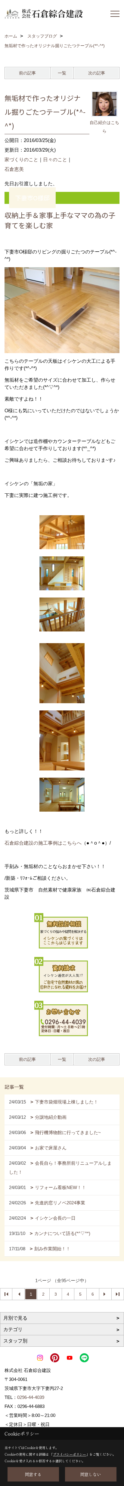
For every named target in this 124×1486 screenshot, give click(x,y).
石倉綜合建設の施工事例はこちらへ (43, 843)
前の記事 (27, 73)
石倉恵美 (14, 169)
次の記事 (96, 73)
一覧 (62, 73)
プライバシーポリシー (69, 1454)
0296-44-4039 (30, 1397)
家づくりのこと (21, 159)
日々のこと (55, 159)
